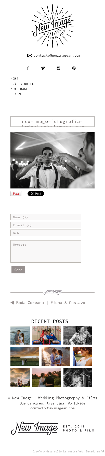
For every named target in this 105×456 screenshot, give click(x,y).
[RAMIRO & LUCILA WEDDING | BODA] (24, 360)
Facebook (28, 68)
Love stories (22, 84)
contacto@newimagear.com (57, 55)
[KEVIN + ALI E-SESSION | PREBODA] (20, 337)
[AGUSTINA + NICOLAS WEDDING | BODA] (46, 381)
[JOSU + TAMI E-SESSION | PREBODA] (56, 360)
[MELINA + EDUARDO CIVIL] (77, 381)
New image (19, 89)
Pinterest (74, 68)
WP (102, 451)
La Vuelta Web (73, 451)
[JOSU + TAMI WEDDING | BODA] (82, 358)
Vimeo (43, 68)
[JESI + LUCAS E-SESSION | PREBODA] (77, 339)
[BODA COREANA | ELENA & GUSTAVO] (46, 339)
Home (14, 79)
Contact (17, 94)
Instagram (58, 68)
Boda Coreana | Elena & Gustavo (50, 302)
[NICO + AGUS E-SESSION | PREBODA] (20, 379)
